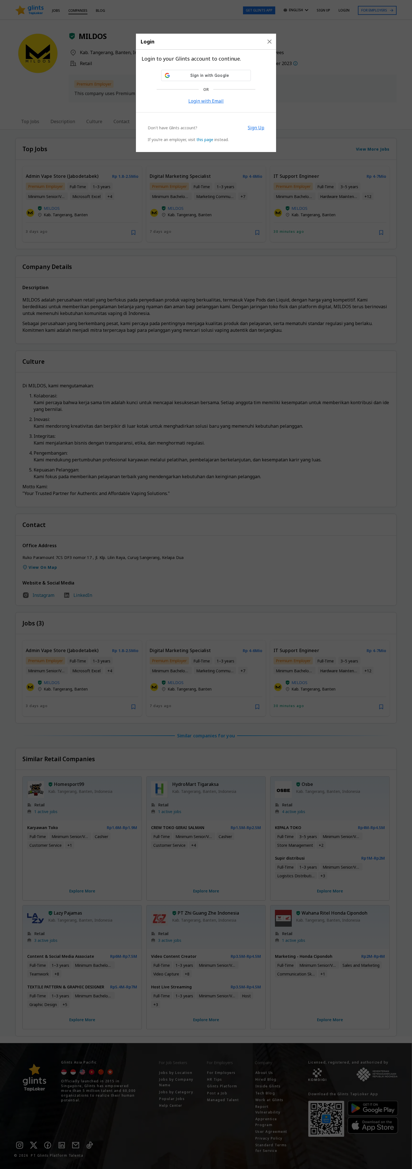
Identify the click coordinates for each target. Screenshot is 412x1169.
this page (204, 139)
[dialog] (206, 93)
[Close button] (269, 41)
